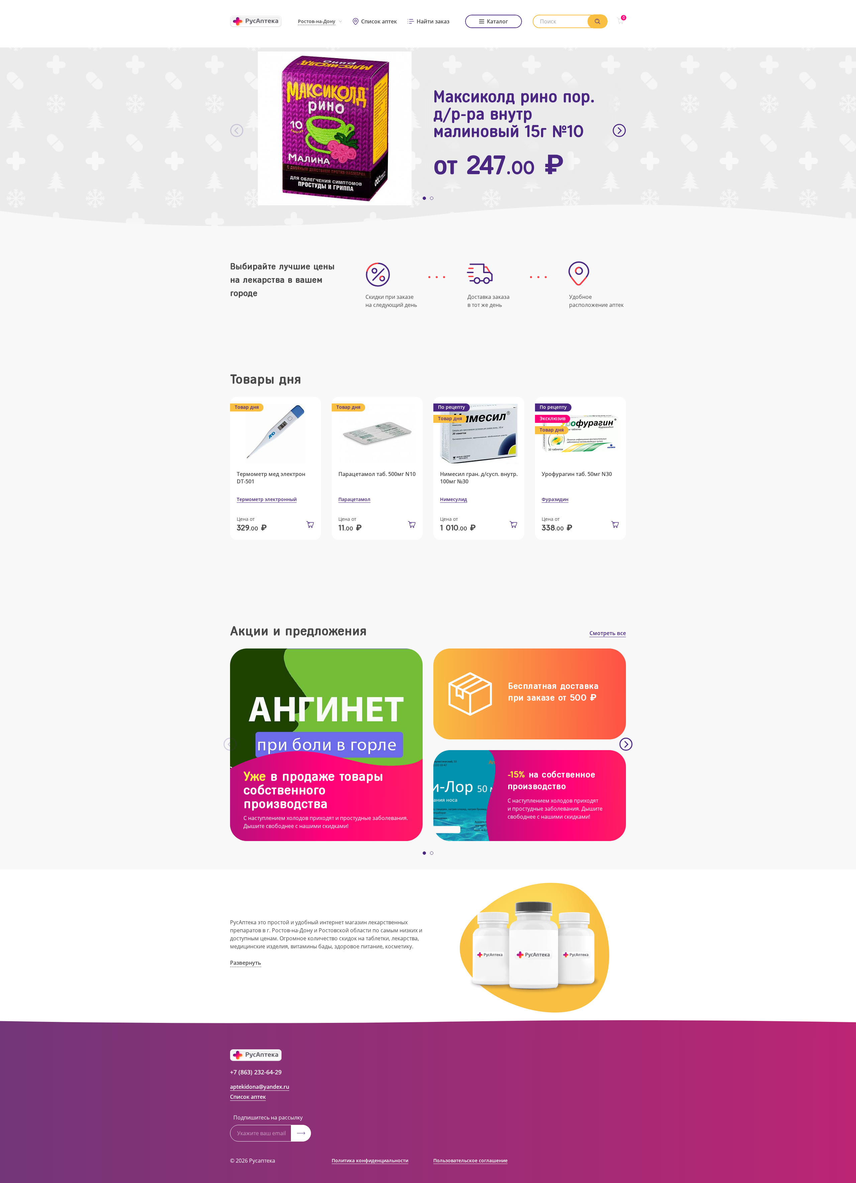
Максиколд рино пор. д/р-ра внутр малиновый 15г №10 (514, 114)
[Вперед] (619, 131)
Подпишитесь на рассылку (268, 1117)
